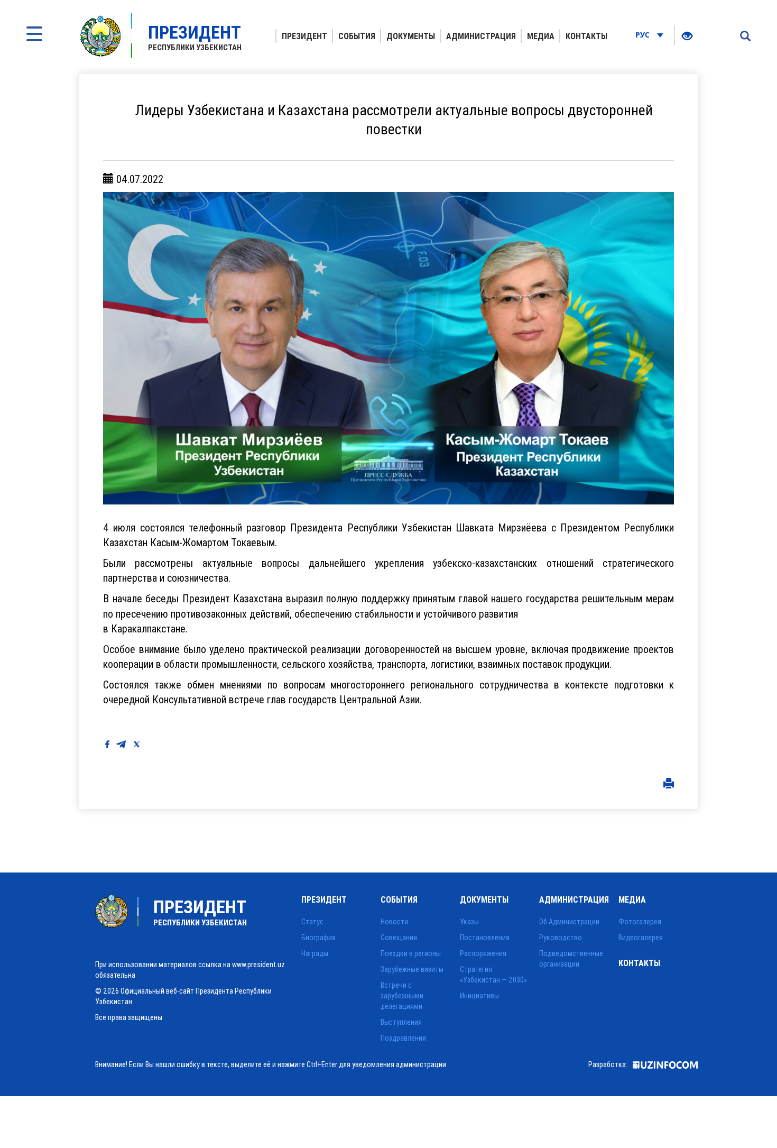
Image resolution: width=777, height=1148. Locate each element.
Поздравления (403, 1038)
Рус (643, 35)
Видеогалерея (640, 937)
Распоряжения (483, 953)
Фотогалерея (639, 921)
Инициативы (479, 995)
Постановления (485, 937)
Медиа (540, 36)
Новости (394, 921)
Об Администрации (569, 921)
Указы (469, 921)
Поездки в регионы (411, 953)
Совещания (399, 937)
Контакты (586, 36)
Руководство (560, 937)
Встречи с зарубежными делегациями (402, 995)
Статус (312, 921)
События (356, 36)
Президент (304, 36)
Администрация (481, 36)
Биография (318, 937)
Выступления (401, 1022)
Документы (410, 36)
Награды (314, 953)
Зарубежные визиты (412, 969)
